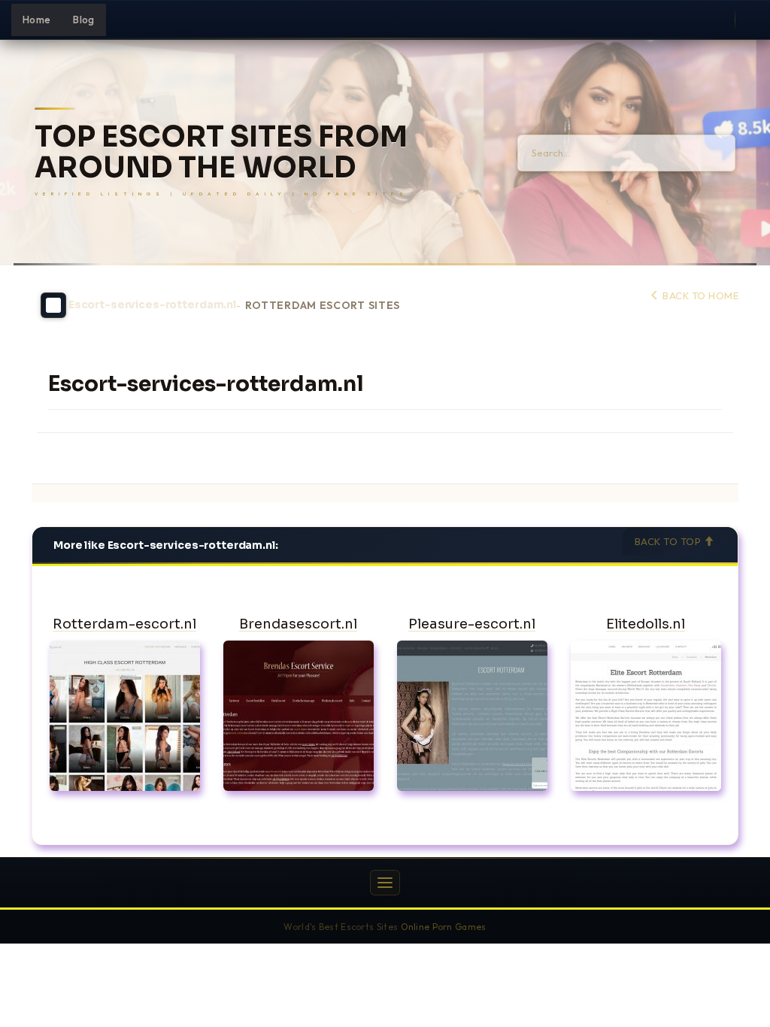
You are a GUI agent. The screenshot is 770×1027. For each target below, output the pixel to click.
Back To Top (669, 541)
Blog (83, 20)
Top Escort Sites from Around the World (221, 152)
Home (36, 20)
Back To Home (699, 295)
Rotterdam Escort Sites (322, 305)
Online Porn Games (444, 926)
